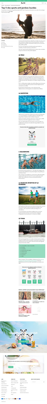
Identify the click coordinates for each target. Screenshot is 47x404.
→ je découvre (28, 0)
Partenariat (13, 384)
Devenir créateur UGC (14, 382)
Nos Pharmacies (4, 387)
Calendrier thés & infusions (24, 392)
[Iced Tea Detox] (24, 272)
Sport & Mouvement (7, 5)
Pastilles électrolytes (23, 387)
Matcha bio (22, 385)
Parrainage (3, 396)
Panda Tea (2, 5)
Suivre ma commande (4, 385)
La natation (3, 43)
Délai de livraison (4, 389)
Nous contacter (3, 392)
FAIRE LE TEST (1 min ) (23, 341)
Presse (12, 394)
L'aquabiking (4, 44)
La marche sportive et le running (7, 46)
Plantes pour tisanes (23, 389)
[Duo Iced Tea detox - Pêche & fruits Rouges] (29, 272)
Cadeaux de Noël (23, 390)
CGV (12, 386)
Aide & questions (4, 390)
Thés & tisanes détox (23, 380)
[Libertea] (32, 135)
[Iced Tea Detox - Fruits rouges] (34, 272)
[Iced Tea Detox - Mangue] (40, 272)
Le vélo (3, 42)
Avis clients (3, 394)
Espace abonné (3, 383)
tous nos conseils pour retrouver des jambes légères (31, 260)
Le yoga (3, 47)
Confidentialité (13, 388)
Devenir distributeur (14, 380)
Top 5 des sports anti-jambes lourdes (15, 5)
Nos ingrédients (13, 392)
